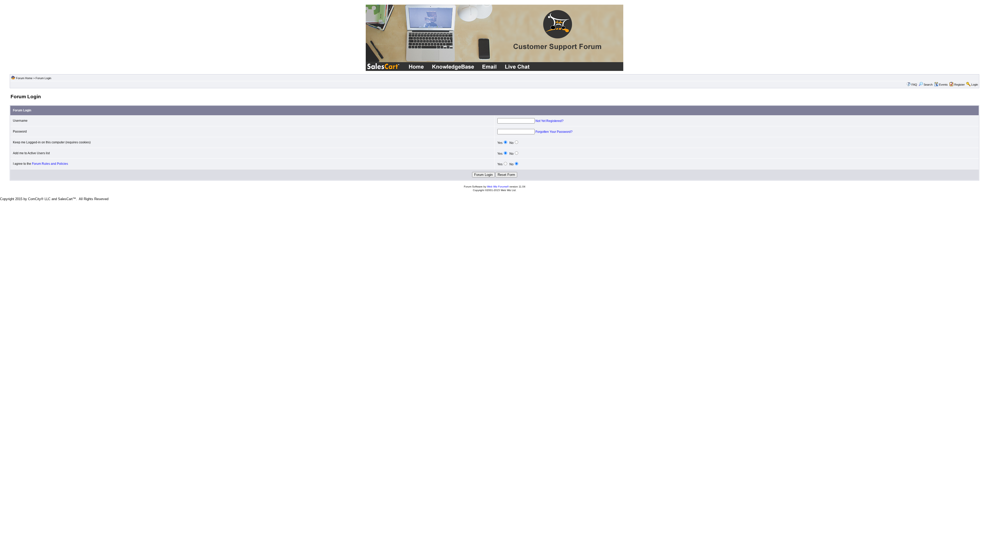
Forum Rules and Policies (50, 164)
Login (974, 84)
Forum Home (24, 78)
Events (943, 84)
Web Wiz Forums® (498, 186)
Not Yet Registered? (549, 121)
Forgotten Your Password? (554, 132)
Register (959, 84)
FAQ (914, 84)
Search (928, 84)
